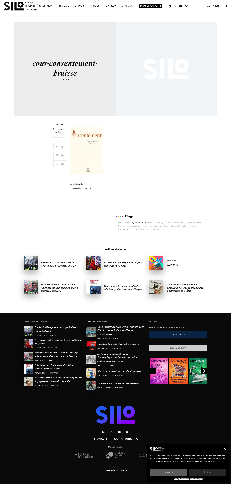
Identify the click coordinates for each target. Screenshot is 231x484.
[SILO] (24, 6)
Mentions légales (196, 478)
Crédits (124, 470)
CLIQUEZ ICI (178, 334)
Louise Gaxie (58, 125)
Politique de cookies (181, 478)
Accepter (169, 472)
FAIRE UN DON (178, 347)
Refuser (207, 472)
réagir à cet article (138, 222)
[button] (224, 448)
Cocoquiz (171, 261)
